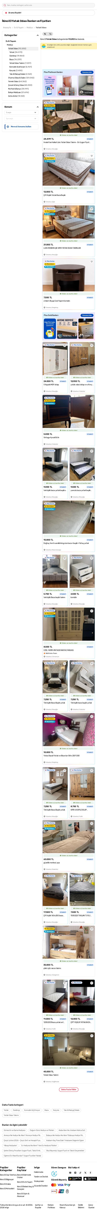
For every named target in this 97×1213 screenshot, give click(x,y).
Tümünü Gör (87, 72)
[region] (68, 85)
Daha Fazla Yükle (68, 1089)
